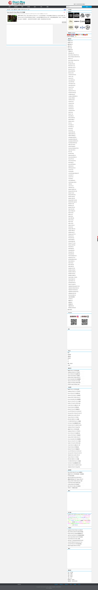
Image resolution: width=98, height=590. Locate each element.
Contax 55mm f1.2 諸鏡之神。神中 (74, 405)
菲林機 (28, 6)
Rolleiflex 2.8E (71, 270)
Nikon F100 (70, 209)
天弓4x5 (69, 298)
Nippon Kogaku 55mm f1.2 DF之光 (74, 545)
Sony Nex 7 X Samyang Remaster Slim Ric (75, 540)
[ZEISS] (71, 17)
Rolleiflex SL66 (71, 273)
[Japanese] (80, 34)
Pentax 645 (70, 237)
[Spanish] (87, 34)
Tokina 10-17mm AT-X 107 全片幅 (74, 380)
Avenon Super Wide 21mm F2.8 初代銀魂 (75, 536)
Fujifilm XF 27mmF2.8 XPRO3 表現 (74, 382)
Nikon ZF (70, 518)
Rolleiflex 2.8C (71, 268)
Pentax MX (70, 246)
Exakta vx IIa (70, 121)
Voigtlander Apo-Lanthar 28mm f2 (74, 415)
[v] (76, 23)
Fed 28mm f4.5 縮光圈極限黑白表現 (74, 423)
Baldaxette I (70, 53)
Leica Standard (71, 180)
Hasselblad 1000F (71, 137)
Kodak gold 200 (72, 515)
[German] (76, 34)
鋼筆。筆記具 (70, 363)
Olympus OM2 (71, 230)
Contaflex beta (71, 94)
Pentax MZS (70, 253)
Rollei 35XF (70, 266)
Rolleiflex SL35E (71, 271)
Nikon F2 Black (71, 210)
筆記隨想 (69, 354)
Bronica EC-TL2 (71, 67)
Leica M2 (70, 171)
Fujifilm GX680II (71, 135)
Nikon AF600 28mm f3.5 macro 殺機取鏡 (75, 472)
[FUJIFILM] (87, 29)
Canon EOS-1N (71, 85)
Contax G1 (70, 101)
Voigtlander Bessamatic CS (73, 286)
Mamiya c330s (71, 198)
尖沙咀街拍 (80, 521)
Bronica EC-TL (71, 65)
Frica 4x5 (70, 130)
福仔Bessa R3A (71, 307)
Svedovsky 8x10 (71, 282)
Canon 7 (70, 76)
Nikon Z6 (88, 517)
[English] (73, 34)
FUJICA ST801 (71, 132)
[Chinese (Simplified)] (68, 34)
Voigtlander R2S (71, 293)
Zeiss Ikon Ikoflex (71, 295)
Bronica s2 (70, 72)
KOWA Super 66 (24, 9)
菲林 (41, 6)
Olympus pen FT (71, 234)
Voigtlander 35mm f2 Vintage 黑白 (74, 427)
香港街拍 (76, 524)
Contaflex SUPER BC (72, 96)
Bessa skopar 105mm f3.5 (73, 60)
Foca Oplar (70, 124)
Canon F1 (70, 87)
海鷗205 (69, 300)
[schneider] (87, 23)
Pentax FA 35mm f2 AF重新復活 (73, 407)
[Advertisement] (29, 34)
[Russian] (85, 34)
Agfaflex (69, 51)
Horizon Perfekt (71, 146)
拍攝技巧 (69, 42)
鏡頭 (35, 6)
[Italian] (78, 34)
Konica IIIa (70, 162)
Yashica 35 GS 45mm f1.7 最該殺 (74, 375)
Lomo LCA (70, 185)
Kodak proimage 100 (79, 515)
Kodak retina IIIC (71, 155)
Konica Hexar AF (71, 160)
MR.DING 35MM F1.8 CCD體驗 (73, 419)
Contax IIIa (70, 106)
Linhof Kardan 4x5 (71, 182)
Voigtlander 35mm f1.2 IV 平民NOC (74, 391)
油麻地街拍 (77, 523)
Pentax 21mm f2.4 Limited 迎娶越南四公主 (75, 533)
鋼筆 (47, 6)
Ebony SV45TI (71, 117)
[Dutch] (71, 34)
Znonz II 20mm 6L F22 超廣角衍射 (74, 393)
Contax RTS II (70, 110)
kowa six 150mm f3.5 (26, 13)
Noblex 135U (70, 225)
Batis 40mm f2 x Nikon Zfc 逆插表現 (74, 486)
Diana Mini (70, 115)
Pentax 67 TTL (71, 243)
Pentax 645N (70, 239)
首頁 (9, 6)
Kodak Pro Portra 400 (73, 517)
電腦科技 (69, 356)
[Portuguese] (83, 34)
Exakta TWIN (70, 119)
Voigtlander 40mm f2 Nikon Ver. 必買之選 (75, 530)
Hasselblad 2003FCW (80, 514)
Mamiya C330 (70, 196)
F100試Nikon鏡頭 (71, 475)
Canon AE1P (70, 80)
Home (79, 584)
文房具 (69, 365)
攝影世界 (15, 9)
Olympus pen (70, 232)
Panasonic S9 (75, 518)
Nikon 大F (70, 223)
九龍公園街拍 (77, 520)
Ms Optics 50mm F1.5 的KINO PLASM (74, 425)
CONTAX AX (70, 99)
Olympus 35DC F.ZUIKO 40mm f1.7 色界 (75, 480)
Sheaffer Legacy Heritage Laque (74, 384)
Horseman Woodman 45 (72, 148)
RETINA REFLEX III (71, 259)
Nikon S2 (70, 219)
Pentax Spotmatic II (71, 255)
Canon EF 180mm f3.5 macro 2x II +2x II (75, 542)
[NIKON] (76, 17)
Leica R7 (70, 176)
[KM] (76, 29)
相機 (22, 6)
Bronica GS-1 (70, 69)
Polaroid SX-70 (71, 257)
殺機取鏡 (73, 523)
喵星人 (70, 521)
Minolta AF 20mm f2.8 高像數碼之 (74, 409)
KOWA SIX (70, 166)
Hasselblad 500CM (71, 142)
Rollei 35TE (70, 264)
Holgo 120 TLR (71, 144)
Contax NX (70, 108)
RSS (65, 9)
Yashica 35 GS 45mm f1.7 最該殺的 (74, 395)
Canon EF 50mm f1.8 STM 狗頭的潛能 (74, 543)
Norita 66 (70, 227)
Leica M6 (70, 175)
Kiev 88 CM (70, 153)
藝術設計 (69, 358)
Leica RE (70, 178)
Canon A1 (70, 78)
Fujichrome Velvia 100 (18, 13)
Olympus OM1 (71, 228)
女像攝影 (73, 521)
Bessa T (69, 62)
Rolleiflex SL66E (71, 275)
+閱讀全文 (64, 22)
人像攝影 (85, 520)
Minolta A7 (70, 203)
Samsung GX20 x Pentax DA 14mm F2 (75, 413)
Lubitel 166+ (70, 187)
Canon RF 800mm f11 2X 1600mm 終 (74, 411)
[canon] (82, 23)
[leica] (71, 23)
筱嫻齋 (75, 584)
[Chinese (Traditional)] (70, 34)
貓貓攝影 (70, 524)
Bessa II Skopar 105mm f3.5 (73, 56)
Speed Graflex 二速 (71, 277)
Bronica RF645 (71, 71)
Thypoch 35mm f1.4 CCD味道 (73, 417)
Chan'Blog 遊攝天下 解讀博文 (50, 586)
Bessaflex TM (70, 63)
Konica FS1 (70, 158)
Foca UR (70, 128)
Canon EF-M (70, 81)
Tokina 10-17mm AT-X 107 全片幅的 (74, 401)
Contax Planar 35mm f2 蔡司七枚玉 (74, 482)
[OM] (71, 29)
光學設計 (69, 40)
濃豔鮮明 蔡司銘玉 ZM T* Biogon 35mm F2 (75, 479)
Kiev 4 (69, 151)
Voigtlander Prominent (72, 289)
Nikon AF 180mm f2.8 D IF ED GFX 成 (74, 477)
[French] (75, 34)
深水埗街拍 (81, 523)
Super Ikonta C (71, 280)
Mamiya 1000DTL (71, 189)
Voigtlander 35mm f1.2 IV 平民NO (74, 372)
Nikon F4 (70, 214)
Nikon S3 (70, 221)
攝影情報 (69, 44)
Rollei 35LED (70, 261)
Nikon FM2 (70, 218)
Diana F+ (70, 114)
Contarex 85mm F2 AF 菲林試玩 (73, 484)
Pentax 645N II (71, 241)
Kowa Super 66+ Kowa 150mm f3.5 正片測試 (16, 12)
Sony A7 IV (80, 518)
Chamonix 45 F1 (71, 90)
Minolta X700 (70, 207)
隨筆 (68, 352)
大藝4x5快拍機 (71, 296)
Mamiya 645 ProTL (71, 191)
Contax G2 (70, 103)
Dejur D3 (70, 112)
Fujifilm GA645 (71, 133)
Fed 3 (69, 123)
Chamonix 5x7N (71, 92)
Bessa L (69, 58)
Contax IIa (70, 105)
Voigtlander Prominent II (72, 291)
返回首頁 (19, 584)
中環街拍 (72, 520)
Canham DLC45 (71, 74)
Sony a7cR (85, 518)
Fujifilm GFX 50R (72, 514)
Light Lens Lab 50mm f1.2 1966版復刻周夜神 (76, 535)
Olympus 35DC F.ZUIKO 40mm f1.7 (74, 377)
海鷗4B (69, 302)
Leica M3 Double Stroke (72, 173)
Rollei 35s (70, 262)
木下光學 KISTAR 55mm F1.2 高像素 (74, 421)
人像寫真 (81, 520)
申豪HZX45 (70, 305)
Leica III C (70, 169)
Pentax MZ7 (70, 252)
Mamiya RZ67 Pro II (72, 200)
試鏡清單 (16, 6)
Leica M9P (83, 517)
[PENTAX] (82, 17)
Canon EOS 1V (71, 83)
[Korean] (82, 34)
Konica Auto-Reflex (71, 157)
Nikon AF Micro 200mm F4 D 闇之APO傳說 (75, 531)
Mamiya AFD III (71, 194)
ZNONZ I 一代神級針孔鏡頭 (72, 487)
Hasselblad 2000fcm (72, 139)
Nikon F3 (70, 212)
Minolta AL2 (70, 205)
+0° (64, 12)
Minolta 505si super (72, 201)
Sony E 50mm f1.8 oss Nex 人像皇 (74, 538)
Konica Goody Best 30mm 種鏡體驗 (74, 379)
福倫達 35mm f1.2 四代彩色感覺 (73, 370)
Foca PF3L (70, 126)
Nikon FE (70, 216)
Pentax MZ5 (70, 248)
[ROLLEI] (87, 17)
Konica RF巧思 (71, 164)
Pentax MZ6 (70, 250)
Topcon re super (71, 284)
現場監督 (70, 304)
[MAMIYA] (82, 29)
